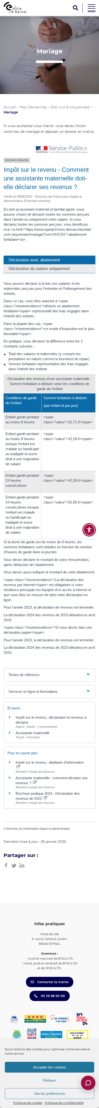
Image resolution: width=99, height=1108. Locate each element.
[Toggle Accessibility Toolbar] (89, 530)
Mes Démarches (33, 107)
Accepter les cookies (49, 1067)
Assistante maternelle (33, 733)
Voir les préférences (49, 1093)
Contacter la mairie (52, 982)
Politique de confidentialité (64, 1103)
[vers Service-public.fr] (62, 150)
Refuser (49, 1080)
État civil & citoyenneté (70, 107)
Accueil (10, 107)
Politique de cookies (27, 1103)
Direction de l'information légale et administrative (38, 828)
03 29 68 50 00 (52, 996)
